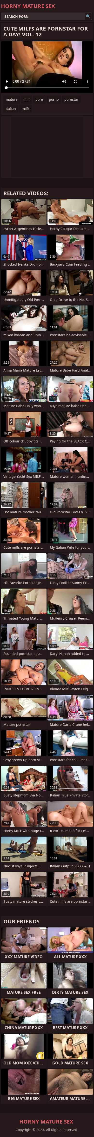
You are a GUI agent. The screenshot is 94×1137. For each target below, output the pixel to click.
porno (54, 99)
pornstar (71, 99)
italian (11, 108)
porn (39, 99)
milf (26, 99)
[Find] (88, 16)
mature (12, 99)
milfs (26, 108)
